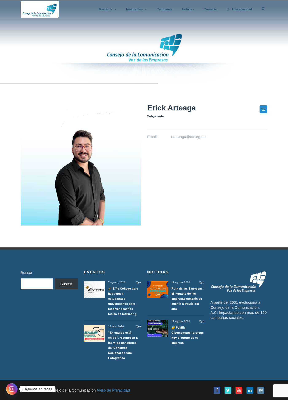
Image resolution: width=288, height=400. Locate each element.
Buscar (26, 273)
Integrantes (134, 9)
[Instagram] (11, 389)
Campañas (164, 9)
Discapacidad (242, 9)
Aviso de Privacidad (113, 390)
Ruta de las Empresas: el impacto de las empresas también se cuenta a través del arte (187, 298)
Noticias (188, 9)
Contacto (210, 9)
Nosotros (105, 9)
